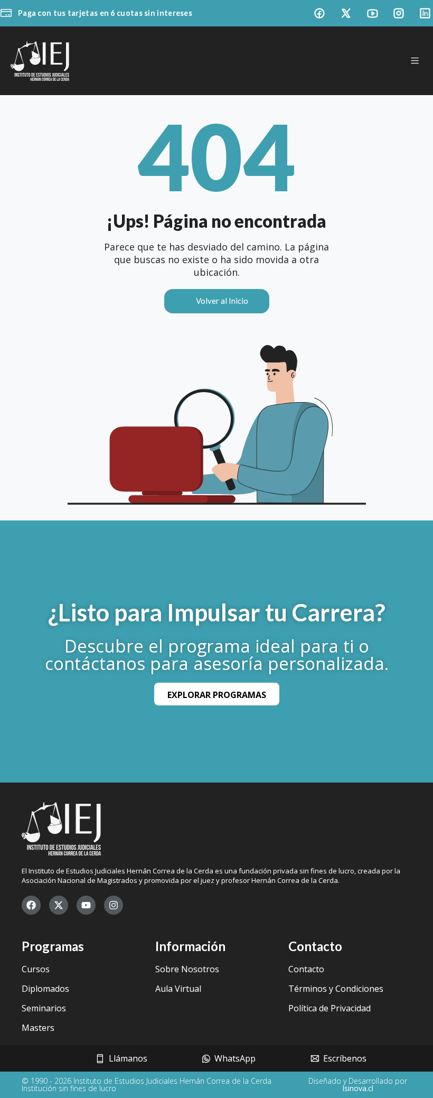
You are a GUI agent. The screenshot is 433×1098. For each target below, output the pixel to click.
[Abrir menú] (414, 60)
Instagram (399, 13)
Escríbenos (347, 1058)
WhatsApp (237, 1058)
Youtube (372, 13)
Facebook (319, 13)
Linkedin (425, 13)
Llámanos (130, 1058)
